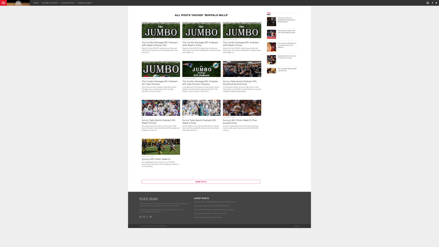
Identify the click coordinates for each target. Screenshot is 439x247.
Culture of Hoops (49, 3)
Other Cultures (84, 3)
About (297, 226)
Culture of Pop (67, 3)
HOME (36, 3)
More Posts (201, 182)
